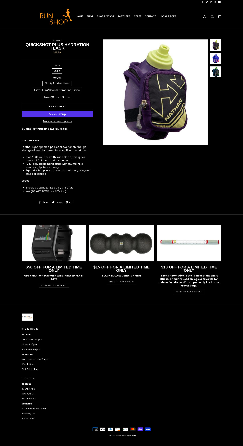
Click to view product (121, 282)
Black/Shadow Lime (57, 83)
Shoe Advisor (105, 16)
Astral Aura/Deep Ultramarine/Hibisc (57, 90)
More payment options (57, 121)
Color (57, 78)
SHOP (90, 16)
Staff (137, 16)
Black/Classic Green (57, 97)
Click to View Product (54, 285)
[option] (155, 92)
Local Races (168, 16)
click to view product (189, 292)
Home (79, 16)
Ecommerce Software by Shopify (121, 435)
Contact (150, 16)
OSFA (57, 71)
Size (57, 65)
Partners (124, 16)
